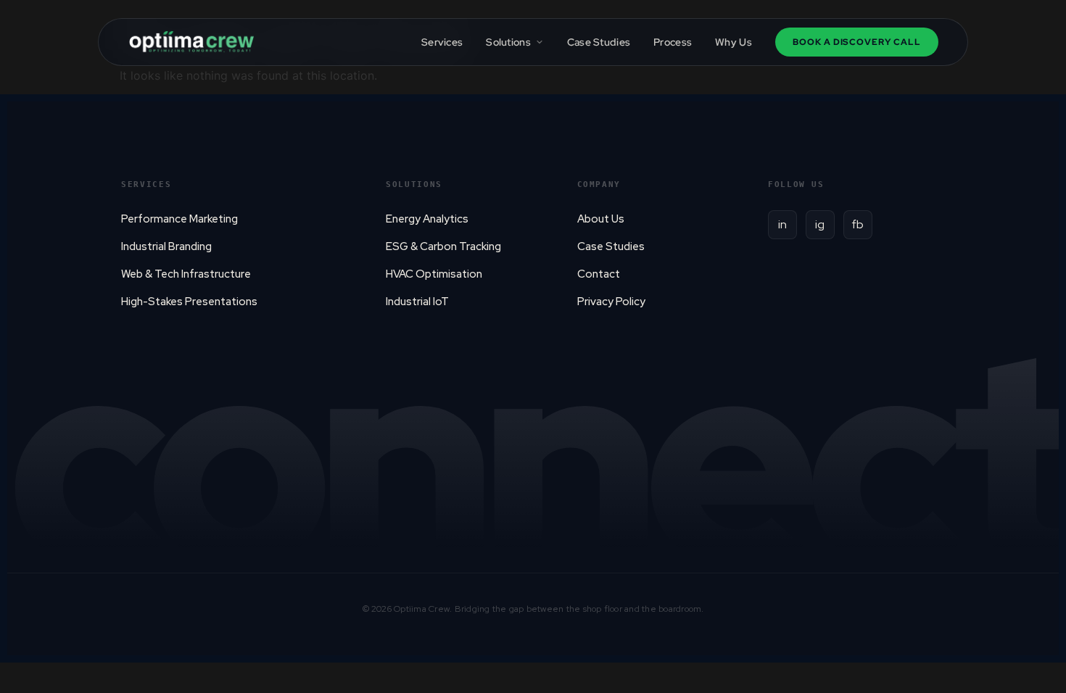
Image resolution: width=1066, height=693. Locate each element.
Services (442, 42)
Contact (598, 274)
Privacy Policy (611, 301)
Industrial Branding (166, 246)
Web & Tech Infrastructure (186, 274)
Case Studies (598, 42)
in (782, 224)
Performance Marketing (179, 219)
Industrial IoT (417, 301)
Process (672, 42)
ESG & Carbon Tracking (443, 246)
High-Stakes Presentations (189, 301)
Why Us (733, 42)
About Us (600, 219)
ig (820, 224)
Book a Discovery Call (857, 42)
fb (858, 224)
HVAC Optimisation (434, 274)
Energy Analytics (427, 219)
